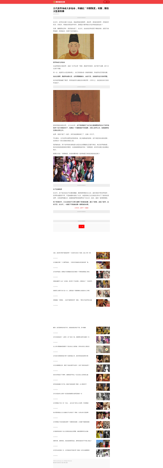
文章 (105, 1)
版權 (67, 462)
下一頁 (81, 226)
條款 (62, 462)
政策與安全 (59, 462)
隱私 (65, 462)
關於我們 (55, 462)
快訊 (108, 1)
